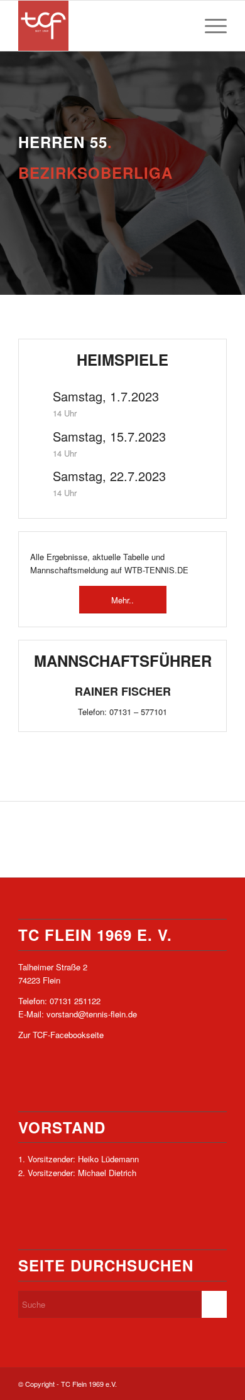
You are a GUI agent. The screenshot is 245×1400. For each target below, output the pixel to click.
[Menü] (209, 26)
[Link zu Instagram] (217, 1383)
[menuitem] (209, 26)
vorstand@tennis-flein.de (91, 1014)
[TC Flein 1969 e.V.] (101, 26)
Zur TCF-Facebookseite (61, 1035)
